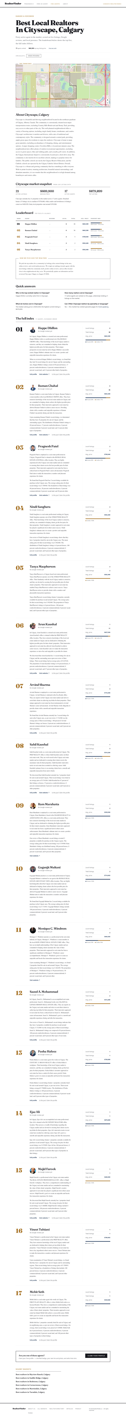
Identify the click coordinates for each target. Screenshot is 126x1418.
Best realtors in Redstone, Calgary (30, 1381)
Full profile (33, 374)
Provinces (29, 4)
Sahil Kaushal (39, 744)
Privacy (78, 1409)
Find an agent (42, 4)
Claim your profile (96, 1356)
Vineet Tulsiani (40, 1229)
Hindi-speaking (33, 56)
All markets (42, 1409)
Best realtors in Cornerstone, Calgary (32, 1385)
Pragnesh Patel (31, 237)
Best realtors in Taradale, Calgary (30, 1392)
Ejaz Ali (35, 1112)
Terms (30, 1413)
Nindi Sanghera (31, 243)
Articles (69, 1409)
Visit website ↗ (44, 374)
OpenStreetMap (99, 106)
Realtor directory (57, 1409)
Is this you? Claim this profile (61, 374)
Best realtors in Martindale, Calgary (31, 1388)
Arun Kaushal (47, 624)
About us (31, 1409)
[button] (107, 100)
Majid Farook (47, 1169)
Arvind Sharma (40, 685)
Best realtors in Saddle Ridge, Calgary (32, 1378)
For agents (55, 4)
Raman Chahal (31, 230)
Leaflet (91, 106)
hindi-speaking (103, 307)
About (65, 4)
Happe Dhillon (31, 224)
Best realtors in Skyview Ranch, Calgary (33, 1374)
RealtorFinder (13, 3)
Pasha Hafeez (47, 1051)
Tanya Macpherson (33, 250)
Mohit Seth (37, 1292)
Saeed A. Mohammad (44, 991)
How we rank (52, 48)
